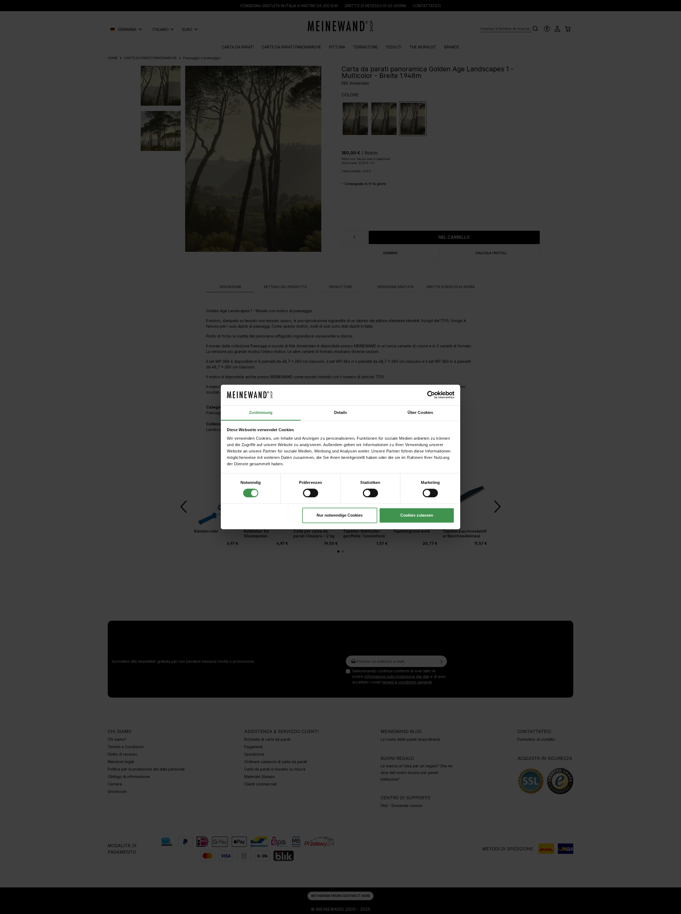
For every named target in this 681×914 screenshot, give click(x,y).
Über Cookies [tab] (420, 412)
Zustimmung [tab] (261, 412)
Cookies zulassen (416, 515)
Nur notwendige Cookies (340, 515)
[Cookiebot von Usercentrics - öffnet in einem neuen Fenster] (431, 395)
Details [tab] (340, 412)
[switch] (310, 493)
